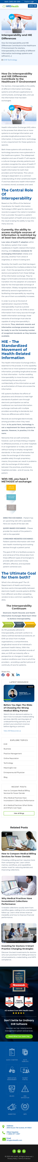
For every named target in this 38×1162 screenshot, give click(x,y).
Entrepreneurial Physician (14, 772)
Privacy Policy (12, 1159)
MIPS (25, 1114)
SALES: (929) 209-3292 (12, 2)
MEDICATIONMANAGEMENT (12, 1079)
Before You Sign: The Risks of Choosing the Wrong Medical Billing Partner (18, 708)
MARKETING (12, 1114)
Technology (12, 60)
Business (7, 749)
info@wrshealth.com (14, 1140)
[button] (32, 6)
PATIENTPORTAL (25, 1079)
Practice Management (13, 754)
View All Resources (11, 731)
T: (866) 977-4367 (13, 1134)
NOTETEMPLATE (25, 1061)
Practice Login (29, 2)
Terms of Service (24, 1159)
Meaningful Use (10, 768)
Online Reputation (11, 758)
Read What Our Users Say (19, 1036)
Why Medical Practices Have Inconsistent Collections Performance (17, 901)
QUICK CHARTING (12, 1060)
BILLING (12, 1096)
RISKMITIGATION (25, 1097)
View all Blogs (19, 813)
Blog (5, 777)
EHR (5, 60)
